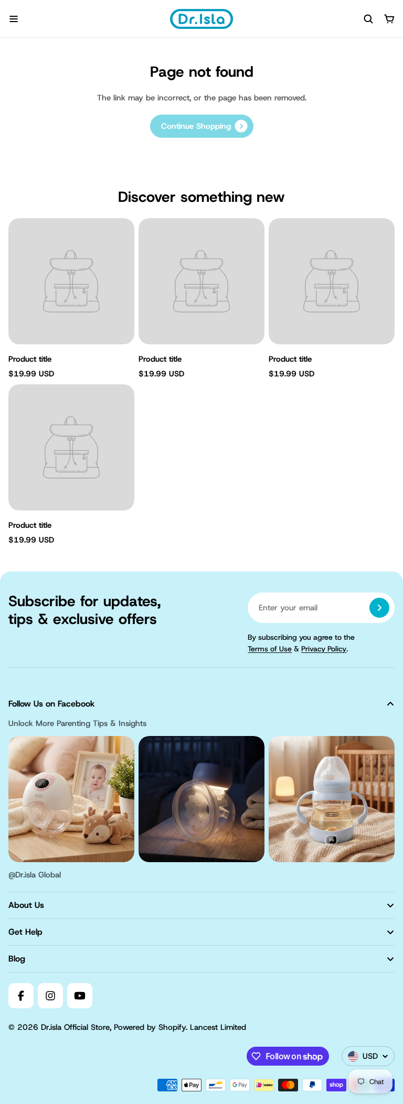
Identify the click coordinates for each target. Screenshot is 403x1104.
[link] (201, 126)
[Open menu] (13, 18)
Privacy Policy (323, 648)
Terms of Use (270, 648)
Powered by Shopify (150, 1027)
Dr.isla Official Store (75, 1027)
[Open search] (368, 18)
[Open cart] (389, 18)
